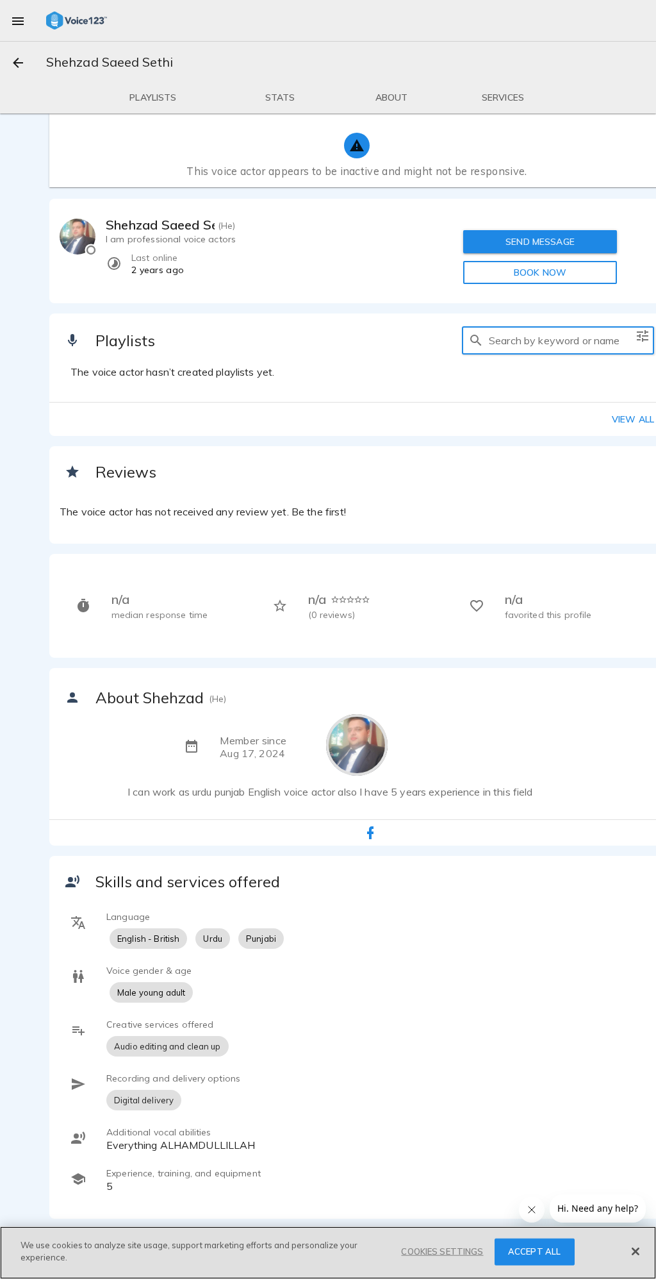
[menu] (18, 20)
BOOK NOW (540, 272)
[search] (476, 340)
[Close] (635, 1251)
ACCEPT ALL (534, 1251)
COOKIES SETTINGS (442, 1251)
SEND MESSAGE (540, 241)
